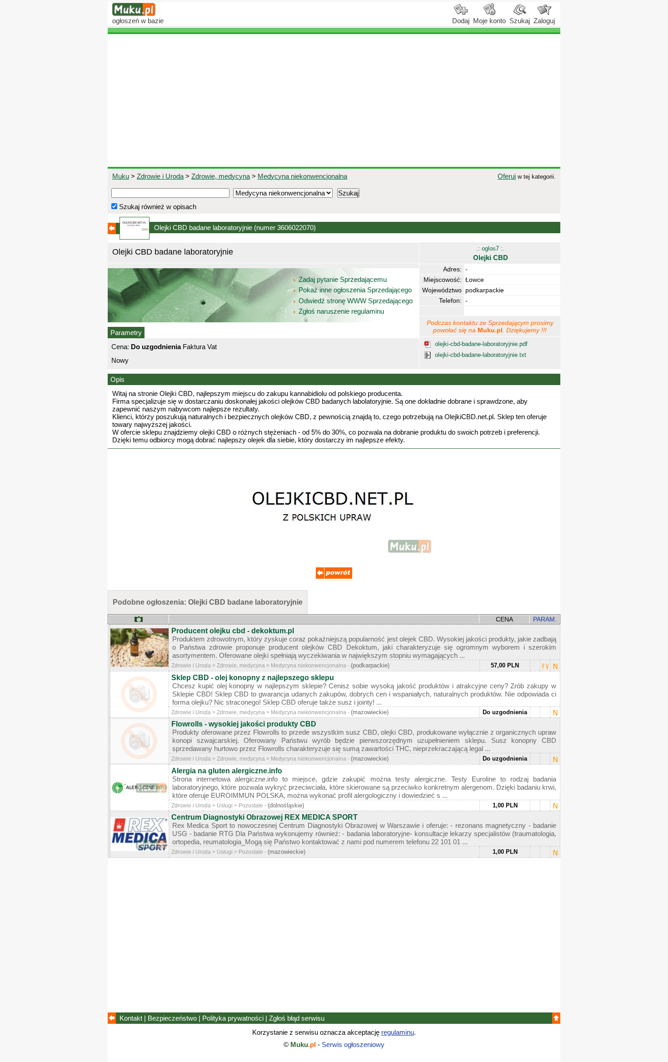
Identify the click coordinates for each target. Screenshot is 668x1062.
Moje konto (489, 21)
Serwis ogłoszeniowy (353, 1044)
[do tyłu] (334, 576)
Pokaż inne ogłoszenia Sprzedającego (355, 290)
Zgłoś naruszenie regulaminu (340, 311)
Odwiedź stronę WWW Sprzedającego (355, 301)
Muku (120, 176)
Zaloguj (544, 21)
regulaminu (397, 1032)
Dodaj (460, 21)
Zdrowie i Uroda (160, 176)
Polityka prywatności (233, 1018)
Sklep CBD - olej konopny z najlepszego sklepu (252, 677)
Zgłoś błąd (296, 1018)
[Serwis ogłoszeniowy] (134, 14)
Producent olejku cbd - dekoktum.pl (232, 631)
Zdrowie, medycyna (220, 176)
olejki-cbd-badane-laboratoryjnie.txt (480, 354)
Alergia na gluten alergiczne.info (226, 771)
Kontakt (131, 1018)
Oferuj (507, 176)
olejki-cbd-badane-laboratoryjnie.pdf (481, 344)
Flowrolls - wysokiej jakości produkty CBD (243, 724)
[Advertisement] (334, 100)
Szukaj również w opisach (156, 206)
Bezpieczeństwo (172, 1018)
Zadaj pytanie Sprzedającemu (343, 279)
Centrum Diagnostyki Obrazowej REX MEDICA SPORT (264, 817)
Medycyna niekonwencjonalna (302, 176)
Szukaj (519, 21)
